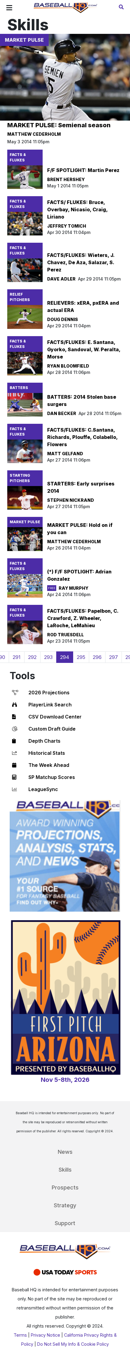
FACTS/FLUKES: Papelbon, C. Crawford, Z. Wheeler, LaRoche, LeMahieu (82, 618)
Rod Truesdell (65, 634)
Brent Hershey (66, 179)
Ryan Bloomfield (68, 365)
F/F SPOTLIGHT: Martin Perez (83, 170)
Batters (19, 387)
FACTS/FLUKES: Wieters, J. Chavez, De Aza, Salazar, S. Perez (80, 262)
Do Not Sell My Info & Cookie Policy (73, 1344)
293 (48, 657)
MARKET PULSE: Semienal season (59, 125)
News (65, 1152)
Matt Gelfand (65, 453)
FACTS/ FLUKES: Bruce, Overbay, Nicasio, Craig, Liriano (77, 209)
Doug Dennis (62, 319)
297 (113, 657)
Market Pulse (24, 40)
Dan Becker (61, 413)
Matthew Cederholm (34, 134)
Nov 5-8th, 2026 (65, 1079)
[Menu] (9, 7)
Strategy (65, 1205)
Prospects (65, 1187)
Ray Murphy (73, 588)
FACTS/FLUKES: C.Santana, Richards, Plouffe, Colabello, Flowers (82, 437)
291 (17, 657)
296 (97, 657)
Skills (65, 1169)
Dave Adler (61, 278)
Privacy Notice (45, 1335)
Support (65, 1223)
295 (81, 657)
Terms (20, 1335)
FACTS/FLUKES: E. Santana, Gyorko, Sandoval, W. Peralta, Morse (83, 349)
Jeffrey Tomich (66, 226)
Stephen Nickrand (70, 500)
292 (32, 657)
